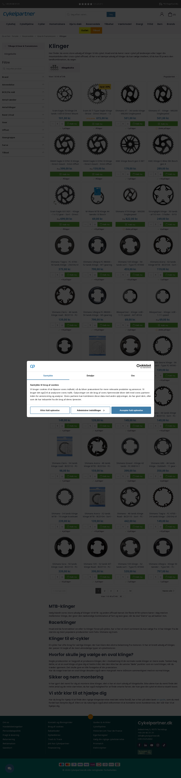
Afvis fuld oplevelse (50, 410)
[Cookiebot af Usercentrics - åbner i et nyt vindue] (138, 366)
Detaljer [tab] (90, 375)
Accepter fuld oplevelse (131, 410)
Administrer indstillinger (89, 410)
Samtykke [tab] (48, 375)
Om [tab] (133, 375)
